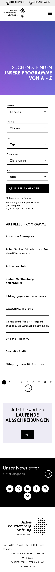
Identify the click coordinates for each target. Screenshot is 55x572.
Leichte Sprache (15, 2)
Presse (40, 553)
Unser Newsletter (21, 467)
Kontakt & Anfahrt (22, 553)
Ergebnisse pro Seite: (16, 208)
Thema (10, 121)
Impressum (28, 558)
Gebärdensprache (39, 2)
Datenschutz (27, 566)
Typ (8, 138)
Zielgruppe (12, 154)
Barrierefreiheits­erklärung (27, 562)
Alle (9, 170)
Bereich (10, 105)
